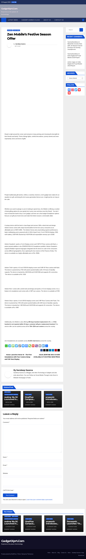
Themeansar (30, 554)
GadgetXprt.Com (9, 8)
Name (5, 457)
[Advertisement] (32, 179)
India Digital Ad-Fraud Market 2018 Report (75, 63)
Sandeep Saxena (20, 44)
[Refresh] (15, 482)
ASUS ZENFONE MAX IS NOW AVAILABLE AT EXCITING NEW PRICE (47, 356)
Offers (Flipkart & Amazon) (11, 394)
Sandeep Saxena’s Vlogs (31, 20)
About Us (47, 20)
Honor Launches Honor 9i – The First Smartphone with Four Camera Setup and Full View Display (18, 357)
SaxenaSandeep (73, 42)
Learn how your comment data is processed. (39, 499)
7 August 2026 (72, 526)
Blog (59, 552)
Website (5, 473)
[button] (80, 20)
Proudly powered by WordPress (9, 554)
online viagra (72, 62)
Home (49, 552)
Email (5, 465)
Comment (6, 422)
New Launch (15, 516)
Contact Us (59, 20)
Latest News (13, 20)
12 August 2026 (10, 526)
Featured (10, 30)
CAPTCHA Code (8, 490)
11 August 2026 (52, 526)
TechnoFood (81, 555)
